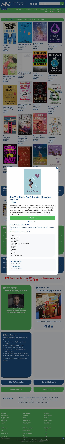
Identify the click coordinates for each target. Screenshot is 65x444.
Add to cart (33, 218)
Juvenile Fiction (18, 269)
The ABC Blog (16, 264)
